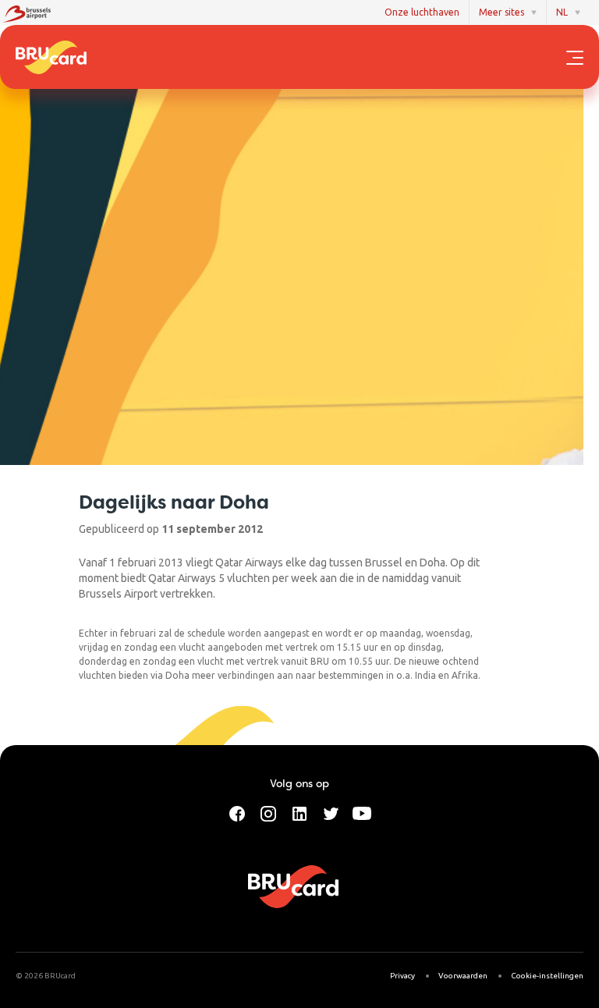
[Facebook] (237, 812)
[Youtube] (362, 812)
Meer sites (501, 12)
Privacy (402, 975)
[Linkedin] (299, 812)
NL (562, 12)
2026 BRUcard (50, 975)
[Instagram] (268, 812)
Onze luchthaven (422, 12)
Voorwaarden (462, 975)
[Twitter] (330, 812)
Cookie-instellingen (547, 975)
